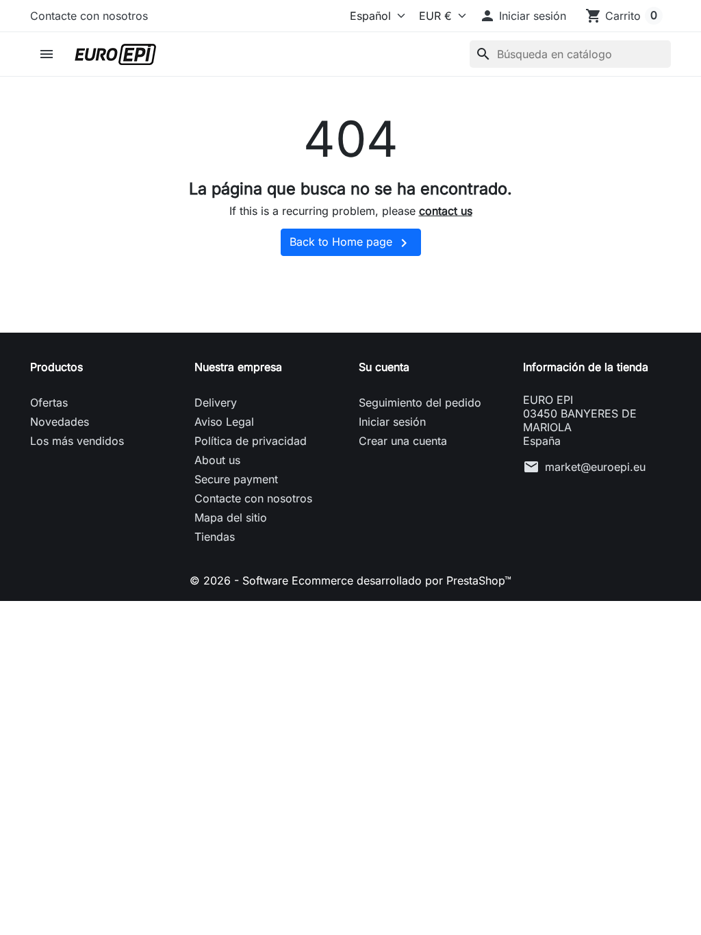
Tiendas (214, 536)
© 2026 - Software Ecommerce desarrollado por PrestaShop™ (350, 580)
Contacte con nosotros (89, 16)
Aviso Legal (224, 421)
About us (217, 460)
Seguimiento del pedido (420, 402)
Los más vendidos (77, 441)
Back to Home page (351, 243)
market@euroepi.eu (595, 467)
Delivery (215, 402)
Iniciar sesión (392, 421)
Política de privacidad (250, 441)
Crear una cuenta (403, 441)
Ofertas (49, 402)
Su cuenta (384, 367)
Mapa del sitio (230, 517)
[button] (522, 15)
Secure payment (236, 479)
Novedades (59, 421)
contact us (445, 211)
